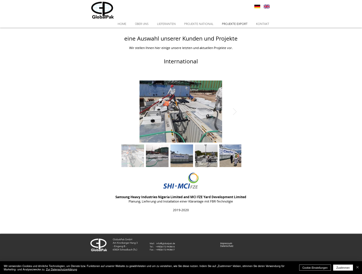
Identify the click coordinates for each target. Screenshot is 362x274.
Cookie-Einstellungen (315, 267)
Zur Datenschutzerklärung (61, 269)
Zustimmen (343, 267)
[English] (266, 6)
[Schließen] (357, 267)
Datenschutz (226, 245)
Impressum (226, 243)
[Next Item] (235, 111)
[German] (257, 6)
